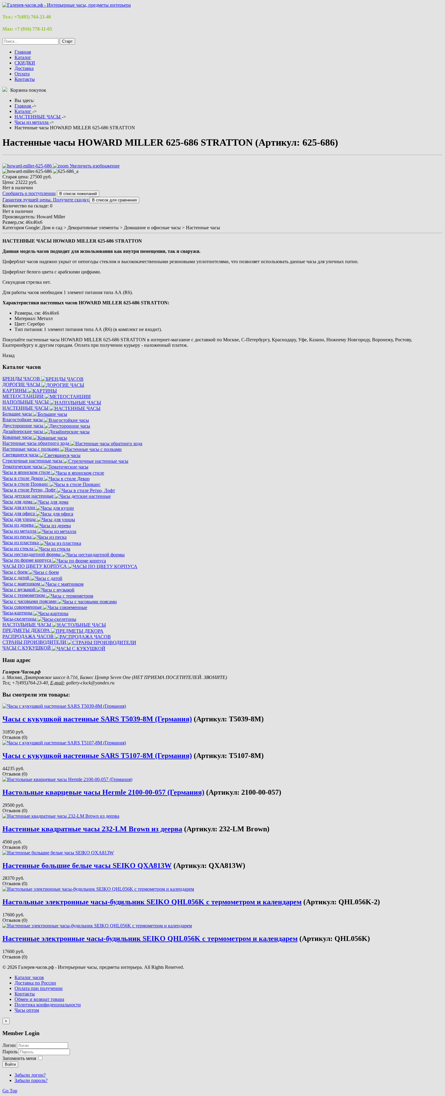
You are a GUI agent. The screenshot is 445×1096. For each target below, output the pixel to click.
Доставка (24, 68)
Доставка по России (35, 982)
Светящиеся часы (21, 454)
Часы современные (22, 607)
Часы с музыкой (19, 589)
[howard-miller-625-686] (27, 171)
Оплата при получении (39, 988)
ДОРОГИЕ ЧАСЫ (21, 384)
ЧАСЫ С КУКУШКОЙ (27, 648)
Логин (9, 1045)
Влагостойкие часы (23, 419)
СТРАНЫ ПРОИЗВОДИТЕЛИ (35, 642)
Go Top (9, 1090)
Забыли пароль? (31, 1080)
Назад (8, 355)
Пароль (10, 1051)
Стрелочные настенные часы (33, 460)
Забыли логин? (30, 1075)
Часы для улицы (19, 519)
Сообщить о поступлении (29, 193)
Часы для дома (18, 501)
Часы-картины (18, 612)
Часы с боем (15, 571)
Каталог (23, 57)
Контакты (25, 79)
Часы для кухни (19, 507)
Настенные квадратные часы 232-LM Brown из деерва (92, 829)
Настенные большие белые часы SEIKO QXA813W (87, 865)
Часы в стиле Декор (23, 478)
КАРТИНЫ (15, 390)
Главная (23, 52)
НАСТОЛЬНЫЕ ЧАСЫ (27, 624)
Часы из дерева (18, 525)
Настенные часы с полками (31, 449)
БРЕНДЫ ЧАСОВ (21, 378)
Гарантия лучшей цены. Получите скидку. (46, 199)
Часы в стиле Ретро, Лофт (29, 489)
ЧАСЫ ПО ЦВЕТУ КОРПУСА (35, 566)
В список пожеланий (78, 193)
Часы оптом (27, 1010)
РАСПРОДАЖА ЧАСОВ (28, 636)
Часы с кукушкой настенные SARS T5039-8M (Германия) (97, 719)
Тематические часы (23, 466)
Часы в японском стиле (26, 472)
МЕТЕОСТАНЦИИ (23, 396)
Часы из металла (20, 531)
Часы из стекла (18, 548)
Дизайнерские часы (23, 431)
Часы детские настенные (28, 495)
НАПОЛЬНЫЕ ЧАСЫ (26, 402)
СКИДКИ (25, 62)
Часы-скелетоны (20, 618)
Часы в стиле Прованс (26, 484)
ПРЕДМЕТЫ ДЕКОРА (26, 630)
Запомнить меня (19, 1058)
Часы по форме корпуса (27, 560)
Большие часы (17, 413)
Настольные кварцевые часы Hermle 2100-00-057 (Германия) (103, 792)
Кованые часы (17, 437)
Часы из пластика (21, 542)
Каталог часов (29, 977)
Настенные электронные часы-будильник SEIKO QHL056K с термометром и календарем (150, 938)
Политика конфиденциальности (48, 1004)
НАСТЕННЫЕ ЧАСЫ (26, 408)
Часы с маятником (21, 583)
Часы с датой (16, 577)
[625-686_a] (65, 171)
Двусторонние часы (23, 425)
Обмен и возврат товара (39, 999)
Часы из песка (17, 536)
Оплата (22, 73)
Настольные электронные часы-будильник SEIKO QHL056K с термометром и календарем (152, 902)
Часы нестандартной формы (32, 554)
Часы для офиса (19, 513)
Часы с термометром (24, 595)
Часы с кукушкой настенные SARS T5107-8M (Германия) (97, 756)
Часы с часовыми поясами (30, 601)
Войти (10, 1064)
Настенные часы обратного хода (36, 443)
